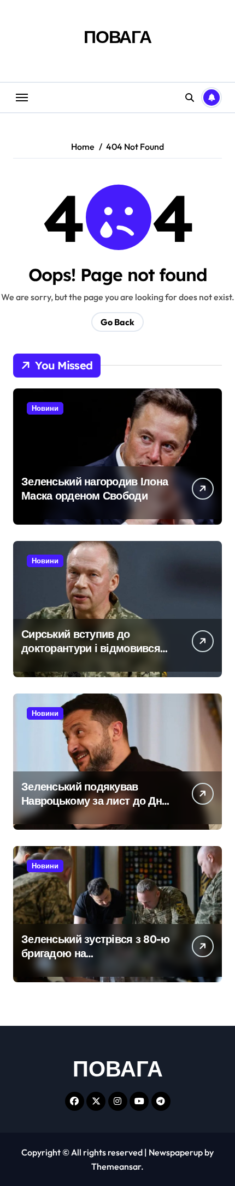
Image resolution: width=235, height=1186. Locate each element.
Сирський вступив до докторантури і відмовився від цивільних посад (90, 648)
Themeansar (116, 1166)
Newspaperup (176, 1152)
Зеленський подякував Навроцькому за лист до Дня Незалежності (94, 801)
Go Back (117, 322)
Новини (45, 408)
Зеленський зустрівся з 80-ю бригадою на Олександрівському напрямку (95, 960)
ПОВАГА (117, 36)
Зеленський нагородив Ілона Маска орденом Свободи (94, 488)
